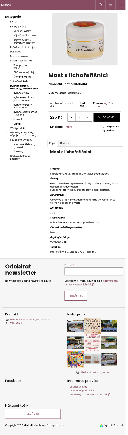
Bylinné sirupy (21, 93)
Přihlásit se (76, 295)
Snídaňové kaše (19, 81)
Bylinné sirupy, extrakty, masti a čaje (24, 87)
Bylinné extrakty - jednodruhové (24, 99)
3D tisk (14, 22)
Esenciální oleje (19, 56)
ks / (33, 414)
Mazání (18, 119)
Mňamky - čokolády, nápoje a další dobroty (23, 134)
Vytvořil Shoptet (113, 425)
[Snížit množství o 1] (72, 117)
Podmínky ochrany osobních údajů (90, 394)
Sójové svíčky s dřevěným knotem (24, 41)
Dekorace (15, 51)
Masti (17, 123)
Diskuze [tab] (64, 143)
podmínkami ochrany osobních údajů (91, 282)
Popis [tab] (52, 143)
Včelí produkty (18, 128)
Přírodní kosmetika (21, 60)
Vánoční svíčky (22, 31)
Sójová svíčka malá (25, 35)
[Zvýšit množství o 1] (88, 117)
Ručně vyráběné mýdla (23, 47)
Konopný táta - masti (22, 66)
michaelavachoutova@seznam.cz (30, 319)
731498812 (16, 323)
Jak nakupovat (78, 386)
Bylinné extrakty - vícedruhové (24, 106)
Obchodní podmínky (82, 390)
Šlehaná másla (22, 76)
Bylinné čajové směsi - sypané (26, 113)
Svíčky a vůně (18, 26)
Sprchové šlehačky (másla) (24, 146)
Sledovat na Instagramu (95, 372)
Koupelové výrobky (21, 140)
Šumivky (18, 151)
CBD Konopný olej (24, 72)
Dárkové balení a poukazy (20, 157)
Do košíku (109, 117)
